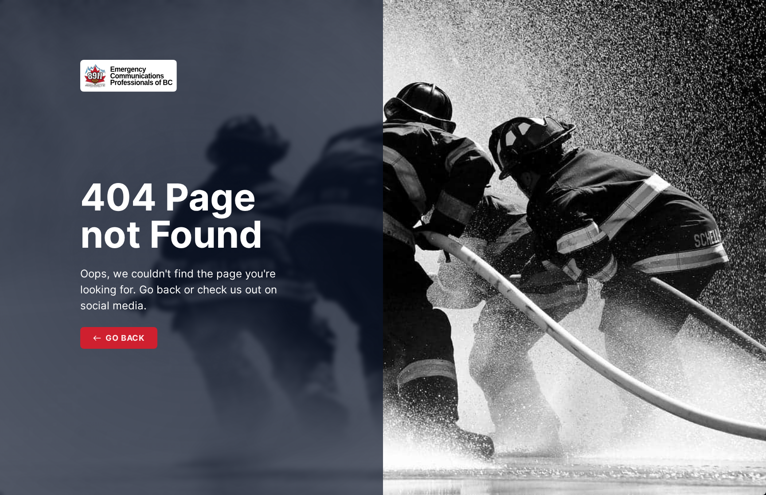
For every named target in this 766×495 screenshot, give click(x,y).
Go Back (125, 338)
